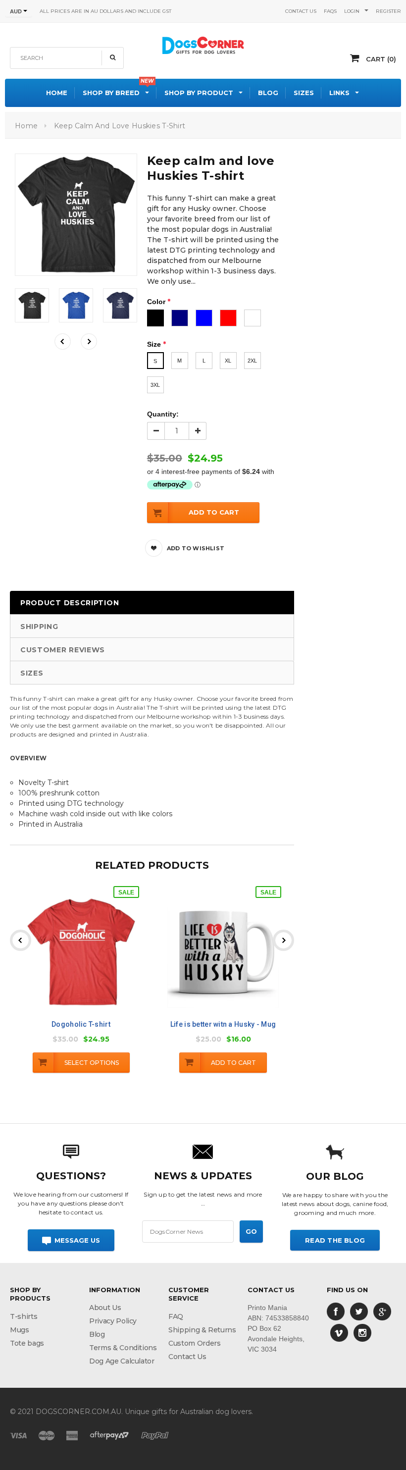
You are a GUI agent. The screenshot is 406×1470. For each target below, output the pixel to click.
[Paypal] (155, 1434)
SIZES (32, 673)
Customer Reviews (62, 649)
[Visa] (18, 1434)
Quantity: (163, 414)
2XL (252, 361)
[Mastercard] (46, 1434)
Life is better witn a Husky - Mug (223, 1024)
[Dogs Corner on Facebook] (336, 1311)
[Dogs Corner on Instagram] (362, 1332)
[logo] (203, 44)
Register (388, 11)
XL (228, 361)
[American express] (72, 1434)
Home (26, 125)
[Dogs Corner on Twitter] (359, 1311)
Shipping (39, 626)
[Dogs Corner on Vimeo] (339, 1332)
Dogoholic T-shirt (80, 1024)
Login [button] (351, 11)
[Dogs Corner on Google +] (382, 1311)
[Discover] (109, 1434)
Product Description (69, 602)
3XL (155, 385)
